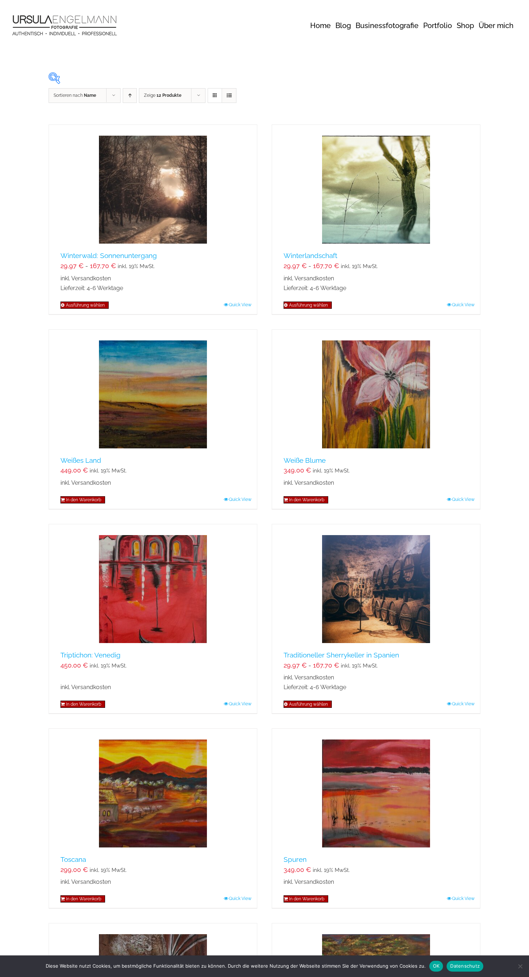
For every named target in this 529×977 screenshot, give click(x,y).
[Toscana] (153, 788)
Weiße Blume (305, 460)
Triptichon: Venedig (90, 655)
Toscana (73, 859)
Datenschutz (465, 966)
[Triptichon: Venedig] (153, 583)
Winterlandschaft (310, 255)
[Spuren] (376, 788)
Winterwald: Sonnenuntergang (108, 255)
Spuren (295, 859)
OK (436, 966)
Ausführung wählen (85, 305)
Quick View (240, 304)
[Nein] (520, 966)
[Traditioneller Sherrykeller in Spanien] (376, 583)
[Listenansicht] (229, 96)
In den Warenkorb (83, 499)
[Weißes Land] (153, 389)
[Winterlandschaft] (376, 184)
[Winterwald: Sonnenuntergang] (153, 184)
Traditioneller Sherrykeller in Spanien (341, 655)
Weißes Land (80, 460)
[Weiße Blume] (376, 389)
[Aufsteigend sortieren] (130, 95)
